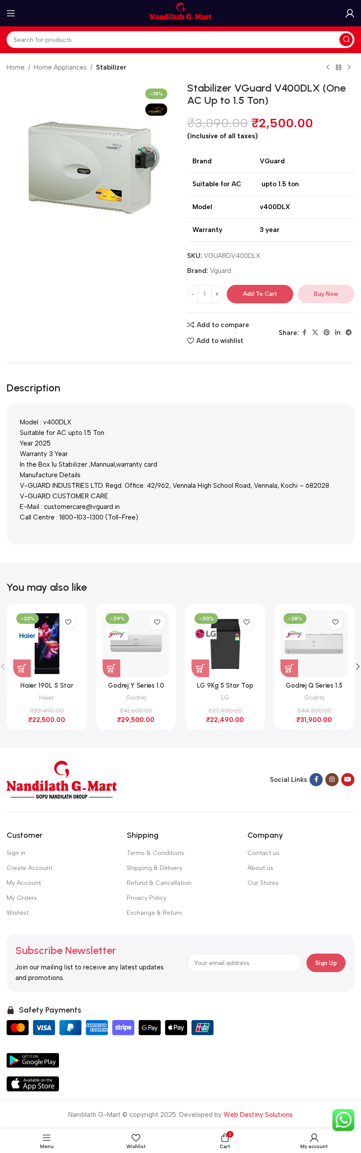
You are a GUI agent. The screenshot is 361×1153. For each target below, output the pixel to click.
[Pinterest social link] (326, 333)
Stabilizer (111, 67)
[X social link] (315, 333)
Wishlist (18, 913)
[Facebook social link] (304, 333)
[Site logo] (180, 13)
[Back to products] (338, 68)
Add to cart (260, 294)
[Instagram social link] (332, 779)
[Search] (346, 39)
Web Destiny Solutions (258, 1115)
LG (225, 697)
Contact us (263, 853)
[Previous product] (328, 68)
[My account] (350, 13)
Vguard (220, 271)
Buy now (326, 294)
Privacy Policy (146, 898)
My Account (24, 883)
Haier (46, 697)
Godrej (136, 697)
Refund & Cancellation (159, 883)
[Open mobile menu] (11, 13)
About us (260, 868)
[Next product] (349, 68)
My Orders (22, 898)
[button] (22, 668)
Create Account (29, 868)
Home (16, 67)
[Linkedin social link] (337, 333)
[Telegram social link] (348, 333)
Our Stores (263, 883)
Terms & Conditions (155, 853)
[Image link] (62, 779)
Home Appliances (60, 67)
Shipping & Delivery (154, 868)
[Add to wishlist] (68, 622)
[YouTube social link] (347, 779)
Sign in (16, 853)
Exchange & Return (154, 913)
